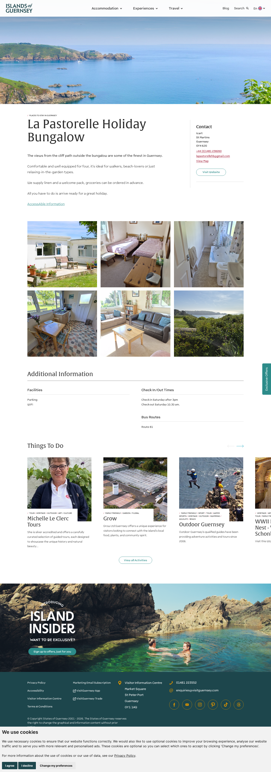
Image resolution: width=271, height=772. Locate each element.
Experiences (143, 8)
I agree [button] (9, 765)
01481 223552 (186, 682)
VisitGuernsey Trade (89, 698)
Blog (226, 8)
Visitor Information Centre (44, 698)
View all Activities (135, 560)
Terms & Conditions (39, 706)
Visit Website (211, 172)
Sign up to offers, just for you (52, 651)
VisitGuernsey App (88, 690)
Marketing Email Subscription (92, 682)
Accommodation (105, 8)
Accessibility (35, 690)
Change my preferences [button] (56, 765)
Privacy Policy (124, 756)
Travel (174, 8)
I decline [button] (27, 765)
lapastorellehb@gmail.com (213, 156)
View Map (202, 161)
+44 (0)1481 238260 (209, 151)
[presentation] (230, 445)
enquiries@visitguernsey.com (197, 690)
